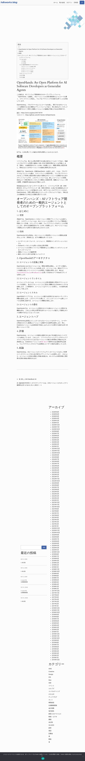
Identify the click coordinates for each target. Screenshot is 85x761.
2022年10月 (56, 481)
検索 (44, 547)
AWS (50, 669)
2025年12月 (56, 425)
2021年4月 (55, 519)
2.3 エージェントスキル (28, 70)
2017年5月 (55, 597)
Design (51, 674)
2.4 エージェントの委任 (28, 71)
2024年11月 (56, 450)
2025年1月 (55, 446)
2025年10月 (56, 429)
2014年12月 (56, 660)
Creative (51, 671)
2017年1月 (55, 606)
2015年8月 (55, 642)
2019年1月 (55, 567)
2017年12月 (55, 591)
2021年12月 (55, 502)
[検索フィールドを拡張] (82, 2)
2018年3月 (55, 586)
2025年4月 (55, 440)
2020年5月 (55, 543)
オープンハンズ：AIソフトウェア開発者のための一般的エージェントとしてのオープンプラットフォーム (42, 56)
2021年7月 (55, 513)
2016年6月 (55, 621)
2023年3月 (55, 472)
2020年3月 (55, 548)
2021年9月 (55, 509)
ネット (51, 700)
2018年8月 (55, 575)
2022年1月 (55, 500)
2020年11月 (56, 530)
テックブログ (53, 697)
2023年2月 (55, 474)
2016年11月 (55, 610)
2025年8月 (55, 431)
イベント (51, 685)
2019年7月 (55, 556)
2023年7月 (55, 463)
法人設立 (51, 725)
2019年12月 (56, 552)
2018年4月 (55, 584)
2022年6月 (55, 489)
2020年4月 (55, 545)
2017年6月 (55, 595)
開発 (50, 739)
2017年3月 (55, 601)
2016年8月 (55, 616)
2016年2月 (55, 629)
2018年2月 (55, 588)
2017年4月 (55, 599)
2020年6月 (55, 541)
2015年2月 (55, 655)
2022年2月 (55, 498)
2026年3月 (55, 420)
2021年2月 (55, 524)
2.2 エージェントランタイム (28, 68)
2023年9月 (55, 461)
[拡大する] (66, 120)
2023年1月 (55, 476)
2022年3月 (55, 496)
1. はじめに (24, 59)
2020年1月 (55, 550)
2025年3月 (55, 442)
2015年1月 (55, 657)
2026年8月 (55, 412)
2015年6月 (55, 647)
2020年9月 (55, 535)
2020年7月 (55, 539)
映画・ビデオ (53, 716)
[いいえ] (83, 756)
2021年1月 (55, 526)
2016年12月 (56, 608)
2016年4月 (55, 625)
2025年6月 (55, 435)
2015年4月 (55, 651)
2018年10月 (56, 571)
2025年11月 (55, 427)
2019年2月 (55, 565)
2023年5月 (55, 468)
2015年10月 (56, 638)
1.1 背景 (24, 61)
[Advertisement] (42, 18)
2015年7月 (55, 644)
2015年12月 (55, 634)
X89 (50, 683)
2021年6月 (55, 515)
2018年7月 (55, 578)
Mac (50, 680)
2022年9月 (55, 483)
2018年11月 (55, 569)
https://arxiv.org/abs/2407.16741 (31, 113)
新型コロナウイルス (55, 714)
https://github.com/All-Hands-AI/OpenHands (40, 115)
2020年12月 (56, 528)
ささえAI (51, 694)
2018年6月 (55, 580)
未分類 (23, 562)
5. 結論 (23, 77)
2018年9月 (55, 573)
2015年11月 (55, 636)
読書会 (51, 733)
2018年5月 (55, 582)
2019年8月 (55, 554)
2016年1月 (55, 632)
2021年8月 (55, 511)
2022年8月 (55, 485)
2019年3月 (55, 563)
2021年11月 (55, 504)
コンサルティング (54, 691)
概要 (20, 53)
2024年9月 (55, 455)
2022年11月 (55, 479)
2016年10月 (56, 612)
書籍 (50, 719)
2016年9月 (55, 614)
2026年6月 (55, 414)
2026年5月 (55, 416)
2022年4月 (55, 494)
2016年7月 (55, 619)
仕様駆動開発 (24, 582)
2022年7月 (55, 487)
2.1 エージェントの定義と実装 (29, 66)
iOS (50, 677)
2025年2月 (55, 444)
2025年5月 (55, 438)
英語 (50, 731)
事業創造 (51, 702)
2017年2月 (55, 604)
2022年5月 (55, 491)
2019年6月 (55, 558)
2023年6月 (55, 466)
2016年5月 (55, 623)
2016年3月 (55, 627)
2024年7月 (55, 459)
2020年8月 (55, 537)
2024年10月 (56, 453)
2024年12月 (56, 448)
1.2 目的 (24, 63)
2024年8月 (55, 457)
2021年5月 (55, 517)
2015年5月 (55, 649)
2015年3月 (55, 653)
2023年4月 (55, 470)
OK (43, 758)
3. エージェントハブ (26, 73)
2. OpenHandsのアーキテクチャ (29, 64)
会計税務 (51, 708)
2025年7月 (55, 433)
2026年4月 (55, 418)
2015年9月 (55, 640)
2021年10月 (56, 507)
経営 (50, 728)
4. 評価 (23, 75)
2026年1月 (55, 423)
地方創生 (51, 711)
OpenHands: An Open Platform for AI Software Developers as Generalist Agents (40, 50)
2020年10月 (56, 532)
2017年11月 (55, 593)
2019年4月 (55, 560)
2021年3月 (55, 522)
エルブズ (24, 580)
